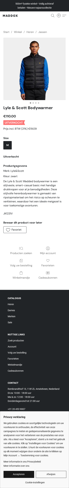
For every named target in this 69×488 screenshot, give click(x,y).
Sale (10, 322)
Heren (30, 32)
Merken (11, 316)
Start (6, 32)
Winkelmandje (21, 277)
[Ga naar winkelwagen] (60, 15)
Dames (11, 310)
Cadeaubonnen (48, 277)
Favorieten (47, 265)
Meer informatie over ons (16, 465)
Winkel (18, 32)
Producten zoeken (21, 253)
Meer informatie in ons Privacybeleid (22, 461)
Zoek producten (16, 340)
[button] (10, 15)
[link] (35, 481)
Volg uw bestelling (21, 265)
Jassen (42, 32)
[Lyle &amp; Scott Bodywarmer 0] (34, 69)
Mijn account (48, 253)
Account (12, 346)
